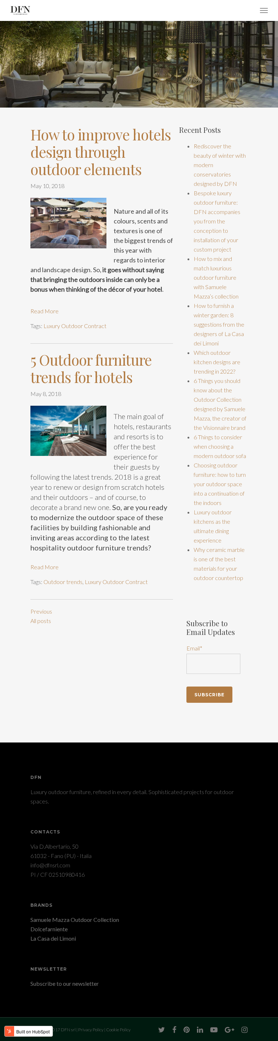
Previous (41, 611)
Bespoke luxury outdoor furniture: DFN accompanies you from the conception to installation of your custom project (217, 221)
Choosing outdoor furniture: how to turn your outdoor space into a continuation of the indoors (220, 484)
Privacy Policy (91, 1029)
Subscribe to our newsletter (64, 983)
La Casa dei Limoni (53, 938)
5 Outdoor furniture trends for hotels (91, 368)
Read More (44, 311)
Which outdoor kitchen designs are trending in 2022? (217, 362)
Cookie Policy (118, 1029)
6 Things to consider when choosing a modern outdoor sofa (220, 446)
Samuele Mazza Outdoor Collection (74, 919)
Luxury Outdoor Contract (74, 325)
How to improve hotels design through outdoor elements (100, 152)
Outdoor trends (63, 581)
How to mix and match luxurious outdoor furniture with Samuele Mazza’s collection (216, 277)
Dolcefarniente (49, 928)
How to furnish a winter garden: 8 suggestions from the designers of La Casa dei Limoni (219, 324)
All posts (40, 620)
